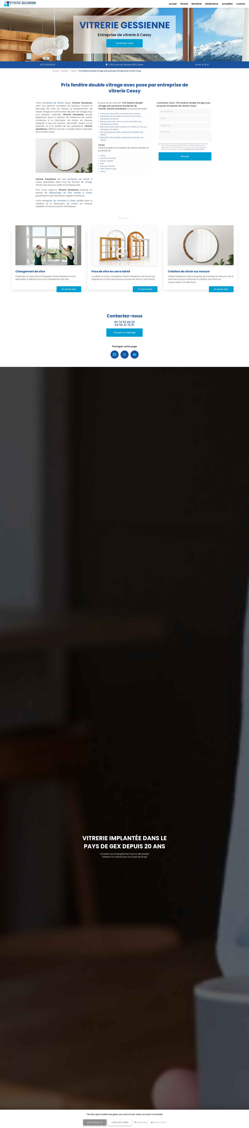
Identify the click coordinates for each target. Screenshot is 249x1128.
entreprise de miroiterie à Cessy (58, 200)
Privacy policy (160, 1122)
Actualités (227, 3)
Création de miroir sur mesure (189, 271)
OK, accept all (95, 1122)
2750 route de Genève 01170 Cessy (126, 64)
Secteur (64, 71)
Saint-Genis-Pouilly (108, 169)
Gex (102, 163)
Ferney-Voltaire (106, 161)
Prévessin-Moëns (107, 166)
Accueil (173, 3)
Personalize (142, 1122)
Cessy (73, 71)
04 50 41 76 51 (202, 64)
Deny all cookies (120, 1122)
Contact (240, 3)
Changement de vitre (30, 271)
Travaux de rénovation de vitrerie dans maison (120, 114)
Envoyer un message (124, 332)
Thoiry (102, 171)
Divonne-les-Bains (108, 158)
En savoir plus (69, 289)
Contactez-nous (124, 43)
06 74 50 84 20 (47, 64)
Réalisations (211, 3)
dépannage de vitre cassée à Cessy (70, 192)
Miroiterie (197, 3)
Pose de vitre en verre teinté (111, 271)
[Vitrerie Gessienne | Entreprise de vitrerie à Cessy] (20, 3)
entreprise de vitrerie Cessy (56, 102)
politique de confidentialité (193, 149)
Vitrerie (184, 3)
